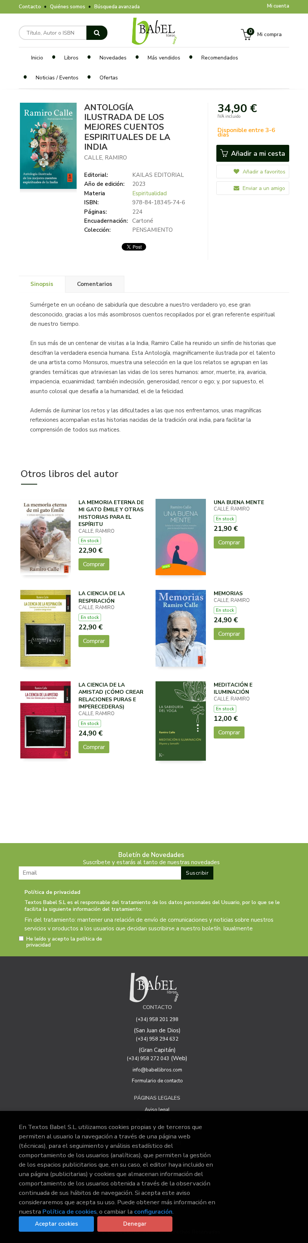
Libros (71, 57)
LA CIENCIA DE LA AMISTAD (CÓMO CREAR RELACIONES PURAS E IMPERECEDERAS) (111, 696)
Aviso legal (157, 1109)
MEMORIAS (228, 593)
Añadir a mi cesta (257, 153)
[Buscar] (96, 33)
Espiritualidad (149, 193)
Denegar (134, 1224)
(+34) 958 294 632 (157, 1039)
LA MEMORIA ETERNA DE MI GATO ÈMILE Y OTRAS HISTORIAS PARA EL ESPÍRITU (111, 513)
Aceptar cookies (56, 1224)
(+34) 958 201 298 (157, 1019)
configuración (153, 1211)
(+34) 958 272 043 (148, 1058)
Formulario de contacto (157, 1080)
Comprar (94, 564)
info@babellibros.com (157, 1070)
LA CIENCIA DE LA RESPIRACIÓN (102, 597)
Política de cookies (69, 1211)
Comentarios (94, 284)
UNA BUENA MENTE (239, 502)
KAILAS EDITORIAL (158, 175)
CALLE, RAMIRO (105, 157)
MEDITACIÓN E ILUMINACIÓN (233, 688)
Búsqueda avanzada (117, 6)
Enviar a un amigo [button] (263, 188)
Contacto (30, 6)
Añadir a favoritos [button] (263, 171)
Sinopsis (41, 284)
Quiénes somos (67, 6)
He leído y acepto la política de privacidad (64, 942)
